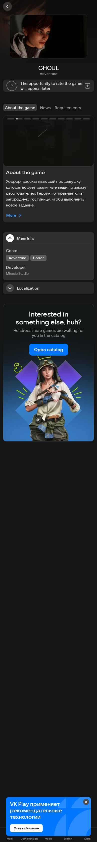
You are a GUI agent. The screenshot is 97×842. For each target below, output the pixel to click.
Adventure (48, 74)
